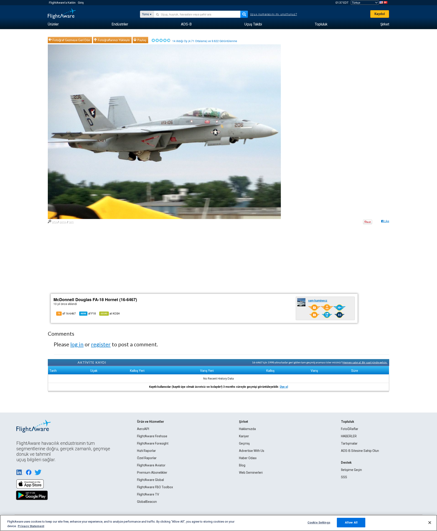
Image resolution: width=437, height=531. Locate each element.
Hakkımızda (247, 429)
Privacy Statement (31, 526)
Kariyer (244, 436)
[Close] (430, 523)
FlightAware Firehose (152, 436)
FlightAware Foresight (152, 443)
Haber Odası (248, 458)
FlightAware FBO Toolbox (155, 487)
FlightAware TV (148, 494)
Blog (242, 465)
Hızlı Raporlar (146, 451)
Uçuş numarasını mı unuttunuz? (273, 14)
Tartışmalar (349, 443)
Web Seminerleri (251, 472)
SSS (344, 477)
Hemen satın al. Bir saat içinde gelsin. (365, 362)
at (110, 313)
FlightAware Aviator (151, 465)
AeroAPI (143, 429)
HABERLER (349, 436)
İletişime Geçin (351, 470)
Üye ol (284, 386)
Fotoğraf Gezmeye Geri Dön (71, 40)
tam (71, 222)
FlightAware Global (150, 480)
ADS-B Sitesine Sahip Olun (360, 451)
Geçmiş (244, 443)
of (88, 313)
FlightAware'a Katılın (62, 2)
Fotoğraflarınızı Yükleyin (114, 40)
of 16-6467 (67, 313)
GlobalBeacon (147, 501)
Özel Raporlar (147, 458)
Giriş (81, 2)
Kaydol (379, 14)
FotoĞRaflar (349, 429)
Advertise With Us (251, 451)
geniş (62, 222)
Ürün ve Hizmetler (150, 421)
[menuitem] (53, 24)
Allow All (351, 522)
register (101, 344)
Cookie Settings (318, 522)
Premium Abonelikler (152, 472)
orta (54, 222)
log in (77, 344)
